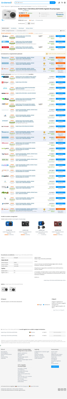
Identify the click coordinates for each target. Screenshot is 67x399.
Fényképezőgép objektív (23, 357)
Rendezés (63, 30)
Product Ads (54, 357)
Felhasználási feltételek (18, 388)
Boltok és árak (5, 28)
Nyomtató (20, 355)
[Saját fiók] (64, 2)
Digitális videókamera (22, 353)
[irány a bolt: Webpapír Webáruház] (59, 14)
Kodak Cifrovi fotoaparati (22, 386)
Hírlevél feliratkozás (38, 354)
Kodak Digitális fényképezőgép (19, 219)
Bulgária (33, 335)
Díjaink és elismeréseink (6, 354)
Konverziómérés (54, 363)
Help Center (53, 353)
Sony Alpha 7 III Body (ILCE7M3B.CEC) (22, 369)
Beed (52, 362)
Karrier (2, 355)
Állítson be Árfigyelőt (59, 310)
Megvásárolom (24, 15)
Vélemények (21, 28)
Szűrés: (3, 30)
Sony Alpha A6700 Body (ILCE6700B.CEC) (23, 372)
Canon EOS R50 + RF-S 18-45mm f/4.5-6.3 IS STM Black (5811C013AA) (25, 378)
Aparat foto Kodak (34, 386)
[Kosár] (62, 2)
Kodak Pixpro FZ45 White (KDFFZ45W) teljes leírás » (55, 280)
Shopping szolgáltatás (56, 361)
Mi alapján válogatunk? (38, 33)
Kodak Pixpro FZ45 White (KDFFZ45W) (9, 332)
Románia (33, 332)
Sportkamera (20, 358)
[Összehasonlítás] (59, 2)
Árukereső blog (4, 357)
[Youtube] (65, 389)
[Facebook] (59, 389)
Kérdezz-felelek (29, 28)
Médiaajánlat (54, 358)
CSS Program (54, 359)
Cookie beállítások (38, 358)
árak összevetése (57, 332)
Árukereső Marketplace (56, 355)
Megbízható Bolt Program (56, 354)
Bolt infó (12, 44)
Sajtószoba (3, 358)
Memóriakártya (21, 354)
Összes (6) (32, 23)
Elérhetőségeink (4, 353)
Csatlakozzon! (55, 366)
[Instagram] (62, 389)
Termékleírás (13, 28)
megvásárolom (60, 57)
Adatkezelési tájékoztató (6, 388)
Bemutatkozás (4, 351)
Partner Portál (54, 351)
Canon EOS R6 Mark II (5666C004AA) (22, 381)
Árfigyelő (32, 20)
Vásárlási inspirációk (38, 355)
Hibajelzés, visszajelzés (39, 357)
